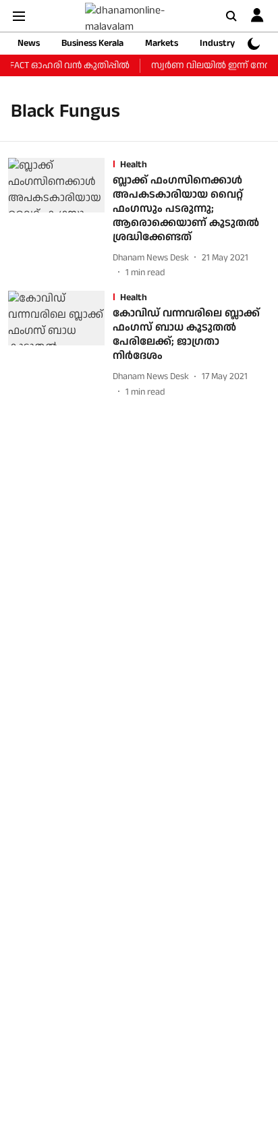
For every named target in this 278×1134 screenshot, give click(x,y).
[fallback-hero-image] (60, 219)
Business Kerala (92, 43)
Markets (161, 43)
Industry (217, 43)
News (29, 43)
